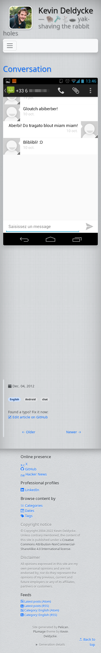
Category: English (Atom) (41, 610)
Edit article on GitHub (30, 417)
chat (45, 399)
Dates (29, 510)
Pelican (63, 627)
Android (30, 399)
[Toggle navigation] (10, 46)
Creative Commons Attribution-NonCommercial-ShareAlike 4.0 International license (48, 544)
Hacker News (36, 474)
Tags (28, 515)
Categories (33, 505)
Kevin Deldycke (65, 10)
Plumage (39, 632)
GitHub (30, 469)
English (14, 399)
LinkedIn (31, 490)
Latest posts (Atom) (37, 601)
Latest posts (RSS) (36, 606)
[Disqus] (50, 318)
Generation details (52, 644)
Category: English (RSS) (40, 615)
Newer (73, 432)
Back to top (88, 642)
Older (28, 432)
